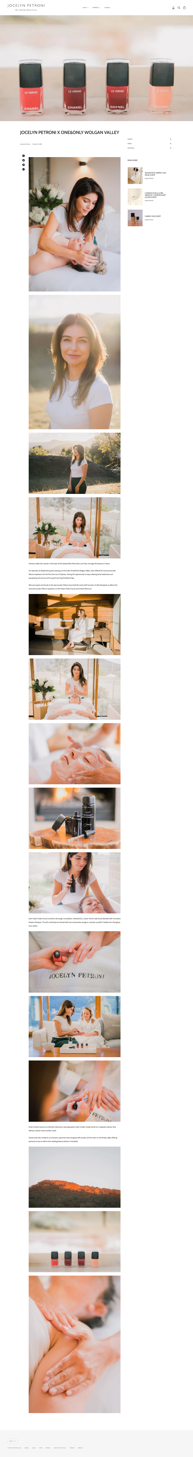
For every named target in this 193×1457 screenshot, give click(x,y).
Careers (80, 1448)
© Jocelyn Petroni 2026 (14, 1448)
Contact (72, 1448)
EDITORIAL (131, 148)
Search (27, 1448)
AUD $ (11, 1441)
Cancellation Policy (60, 1448)
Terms (41, 1448)
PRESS (130, 143)
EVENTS (130, 139)
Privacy (48, 1448)
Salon (34, 1448)
